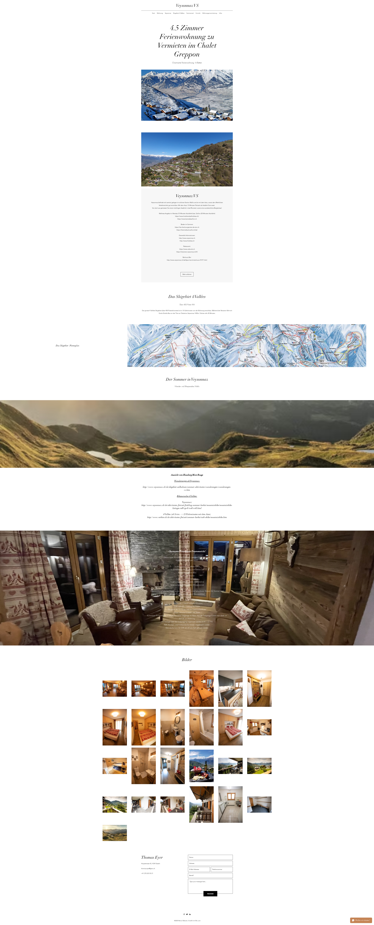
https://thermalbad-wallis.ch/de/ (187, 230)
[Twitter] (187, 914)
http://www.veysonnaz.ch (187, 238)
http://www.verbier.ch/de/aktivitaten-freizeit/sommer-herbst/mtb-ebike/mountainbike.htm (187, 517)
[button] (187, 274)
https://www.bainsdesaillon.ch (187, 219)
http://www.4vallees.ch (187, 241)
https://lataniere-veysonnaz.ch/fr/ (187, 252)
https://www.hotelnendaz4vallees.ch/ (187, 216)
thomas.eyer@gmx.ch (148, 868)
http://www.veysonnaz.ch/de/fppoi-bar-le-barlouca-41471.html (187, 260)
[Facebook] (184, 914)
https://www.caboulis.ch (187, 249)
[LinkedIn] (190, 914)
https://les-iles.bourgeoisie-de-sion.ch (187, 227)
